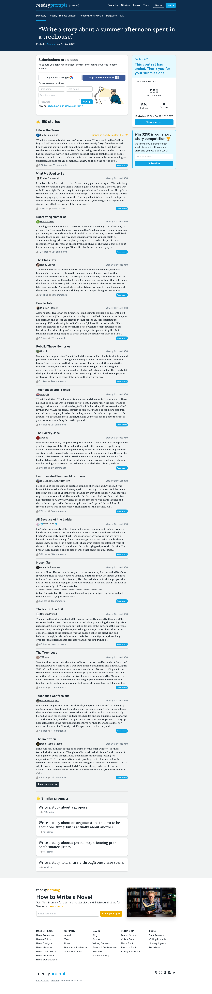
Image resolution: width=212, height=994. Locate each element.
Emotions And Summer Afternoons (60, 476)
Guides (96, 939)
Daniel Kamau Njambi (51, 743)
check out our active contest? (65, 106)
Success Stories (73, 951)
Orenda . (44, 351)
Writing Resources (130, 951)
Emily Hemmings (49, 135)
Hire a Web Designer (47, 959)
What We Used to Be (50, 173)
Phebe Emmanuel (49, 178)
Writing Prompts (157, 939)
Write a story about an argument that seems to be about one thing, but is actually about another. (79, 825)
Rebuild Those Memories (53, 346)
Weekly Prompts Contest (63, 15)
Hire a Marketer (44, 947)
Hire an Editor (43, 939)
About (67, 935)
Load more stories (47, 784)
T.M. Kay (44, 657)
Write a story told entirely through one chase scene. (81, 862)
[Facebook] (169, 972)
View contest (154, 122)
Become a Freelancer (75, 947)
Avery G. (44, 394)
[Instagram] (160, 972)
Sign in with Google (58, 77)
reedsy (51, 5)
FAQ (122, 15)
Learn (136, 5)
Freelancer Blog (100, 955)
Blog (94, 935)
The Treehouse (46, 652)
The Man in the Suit (49, 609)
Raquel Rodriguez (49, 700)
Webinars (97, 951)
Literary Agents (157, 943)
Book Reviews (156, 935)
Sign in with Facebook (101, 77)
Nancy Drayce (47, 264)
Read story (122, 165)
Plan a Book (127, 943)
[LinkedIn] (165, 972)
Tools (146, 5)
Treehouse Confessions (53, 696)
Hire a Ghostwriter (46, 951)
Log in (171, 5)
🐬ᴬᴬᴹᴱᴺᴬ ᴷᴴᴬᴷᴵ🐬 (48, 524)
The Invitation (46, 739)
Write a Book (127, 939)
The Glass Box (46, 260)
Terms (45, 980)
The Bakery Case (48, 433)
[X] (156, 972)
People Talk (44, 303)
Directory (41, 15)
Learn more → (57, 906)
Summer (52, 44)
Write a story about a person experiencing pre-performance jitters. (77, 844)
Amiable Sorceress (50, 567)
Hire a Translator (45, 955)
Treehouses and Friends (53, 389)
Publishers (154, 947)
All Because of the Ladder (54, 519)
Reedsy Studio (128, 935)
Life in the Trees (47, 130)
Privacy (55, 980)
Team (67, 939)
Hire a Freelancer (45, 935)
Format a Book (128, 947)
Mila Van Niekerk (49, 308)
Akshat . (44, 437)
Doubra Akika (47, 221)
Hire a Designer (44, 943)
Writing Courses (101, 943)
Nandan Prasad (48, 614)
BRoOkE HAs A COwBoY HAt (55, 481)
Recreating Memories (51, 217)
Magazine (111, 15)
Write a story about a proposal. (64, 807)
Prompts (113, 5)
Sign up (158, 5)
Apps (72, 6)
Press (67, 943)
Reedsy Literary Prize (91, 15)
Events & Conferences (104, 947)
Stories (125, 5)
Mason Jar (43, 562)
